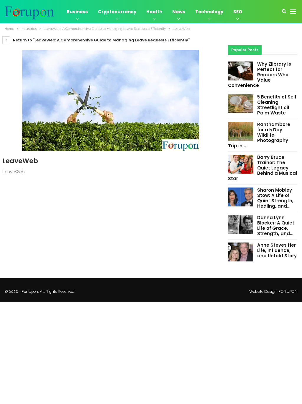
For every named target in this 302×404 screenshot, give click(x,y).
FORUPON (288, 291)
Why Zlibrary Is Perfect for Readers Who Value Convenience (259, 74)
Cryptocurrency (117, 12)
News (178, 12)
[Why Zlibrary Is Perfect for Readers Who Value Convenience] (240, 71)
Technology (209, 12)
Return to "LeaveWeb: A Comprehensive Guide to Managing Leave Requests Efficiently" (101, 40)
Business (77, 12)
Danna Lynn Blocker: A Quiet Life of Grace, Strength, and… (275, 225)
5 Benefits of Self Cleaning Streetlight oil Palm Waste (276, 105)
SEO (237, 12)
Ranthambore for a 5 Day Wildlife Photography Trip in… (259, 135)
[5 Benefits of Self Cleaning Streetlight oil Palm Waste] (240, 103)
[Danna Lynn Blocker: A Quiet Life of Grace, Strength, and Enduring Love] (240, 224)
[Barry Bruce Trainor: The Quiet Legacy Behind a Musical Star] (240, 164)
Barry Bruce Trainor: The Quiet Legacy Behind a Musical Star (262, 168)
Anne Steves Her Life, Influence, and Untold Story (277, 250)
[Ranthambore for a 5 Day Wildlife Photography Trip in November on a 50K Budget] (240, 131)
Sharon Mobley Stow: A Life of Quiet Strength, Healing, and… (275, 198)
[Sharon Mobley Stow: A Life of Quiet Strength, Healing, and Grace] (240, 197)
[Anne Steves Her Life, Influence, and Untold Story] (240, 252)
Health (154, 12)
